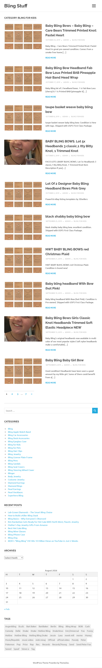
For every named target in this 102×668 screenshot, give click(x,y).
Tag (33, 648)
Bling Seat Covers (16, 466)
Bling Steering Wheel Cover (21, 470)
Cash (87, 626)
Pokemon (9, 644)
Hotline (8, 635)
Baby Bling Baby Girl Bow (64, 360)
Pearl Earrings (14, 489)
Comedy (9, 630)
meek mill (69, 635)
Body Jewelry (14, 476)
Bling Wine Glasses (17, 531)
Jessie (53, 635)
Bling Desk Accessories (18, 438)
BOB (80, 626)
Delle (18, 630)
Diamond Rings (15, 486)
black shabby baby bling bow (67, 216)
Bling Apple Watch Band (19, 431)
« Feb (6, 609)
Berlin (53, 626)
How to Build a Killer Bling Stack (23, 515)
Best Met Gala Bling (17, 528)
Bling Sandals (14, 463)
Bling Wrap (71, 626)
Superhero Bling (15, 495)
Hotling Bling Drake (38, 635)
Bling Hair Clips (15, 451)
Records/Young (59, 644)
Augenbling (10, 626)
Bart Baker (31, 626)
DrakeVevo (58, 630)
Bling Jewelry (14, 454)
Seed (71, 644)
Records (46, 644)
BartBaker (43, 626)
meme (79, 635)
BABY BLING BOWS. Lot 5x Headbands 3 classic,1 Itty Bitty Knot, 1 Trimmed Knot (69, 146)
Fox (83, 630)
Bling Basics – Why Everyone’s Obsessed (27, 518)
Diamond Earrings (16, 482)
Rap (32, 644)
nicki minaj (41, 639)
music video (27, 639)
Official (51, 639)
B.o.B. (21, 626)
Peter (83, 639)
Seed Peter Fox (83, 644)
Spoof (16, 648)
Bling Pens (13, 460)
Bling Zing (12, 537)
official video (63, 639)
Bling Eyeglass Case (17, 441)
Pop (18, 644)
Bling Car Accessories (18, 435)
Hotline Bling (21, 635)
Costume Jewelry (16, 479)
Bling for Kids (78, 40)
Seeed (8, 648)
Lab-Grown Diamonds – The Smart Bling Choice (30, 512)
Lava (60, 635)
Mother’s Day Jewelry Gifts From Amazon (28, 525)
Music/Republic (12, 639)
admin (66, 40)
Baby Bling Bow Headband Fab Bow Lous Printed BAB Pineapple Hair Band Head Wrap (70, 72)
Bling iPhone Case (16, 534)
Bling (10, 428)
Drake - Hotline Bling (40, 630)
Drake (25, 630)
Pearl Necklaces (15, 492)
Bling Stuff (15, 5)
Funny (90, 630)
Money (88, 635)
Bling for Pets (14, 447)
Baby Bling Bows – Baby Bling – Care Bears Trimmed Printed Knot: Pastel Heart (71, 30)
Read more (50, 58)
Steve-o (25, 648)
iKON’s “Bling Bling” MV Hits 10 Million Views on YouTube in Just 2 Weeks (43, 540)
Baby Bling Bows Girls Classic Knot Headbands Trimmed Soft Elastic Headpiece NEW (68, 322)
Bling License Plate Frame (20, 457)
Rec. (38, 644)
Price (25, 644)
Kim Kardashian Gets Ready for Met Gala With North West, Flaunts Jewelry (43, 521)
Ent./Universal (72, 630)
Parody (75, 639)
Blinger (11, 473)
